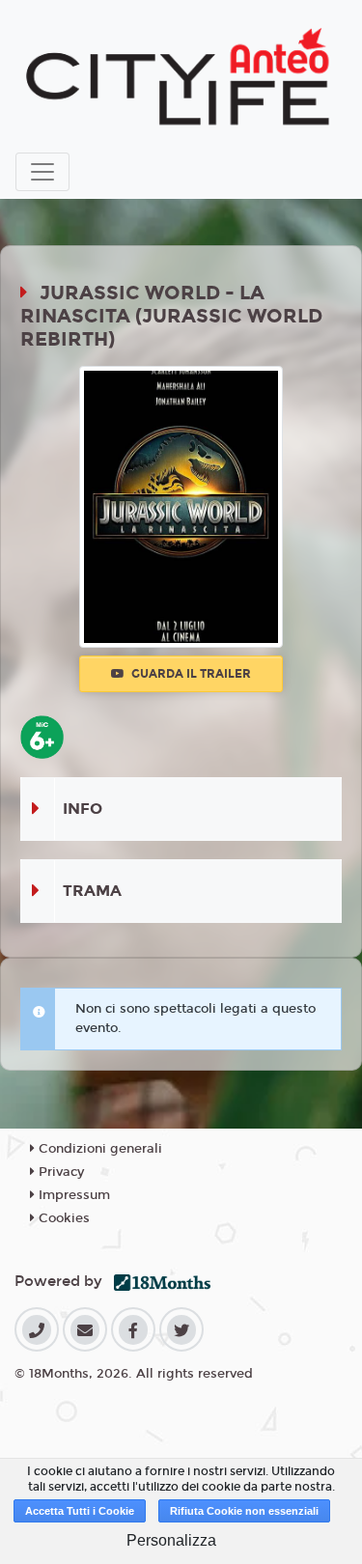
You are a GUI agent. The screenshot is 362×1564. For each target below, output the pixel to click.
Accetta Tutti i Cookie (79, 1511)
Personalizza (171, 1540)
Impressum (72, 1195)
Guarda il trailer (189, 674)
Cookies (62, 1218)
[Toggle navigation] (42, 172)
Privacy (59, 1172)
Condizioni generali (98, 1149)
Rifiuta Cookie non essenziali (244, 1511)
